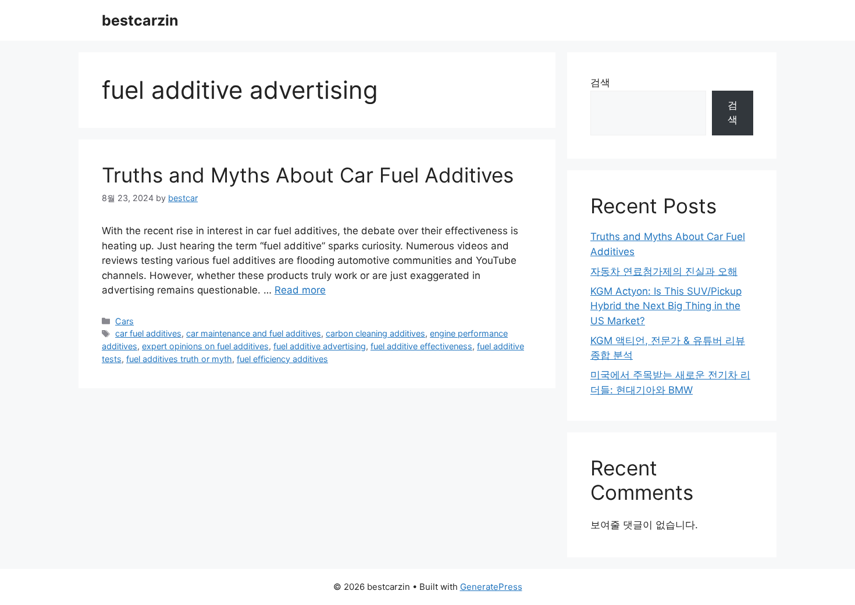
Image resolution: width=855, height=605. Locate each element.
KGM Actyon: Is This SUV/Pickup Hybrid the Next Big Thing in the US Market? (666, 306)
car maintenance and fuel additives (253, 333)
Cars (124, 321)
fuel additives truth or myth (179, 359)
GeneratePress (491, 586)
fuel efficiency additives (282, 359)
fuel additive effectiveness (421, 346)
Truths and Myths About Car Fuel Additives (308, 175)
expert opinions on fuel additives (205, 346)
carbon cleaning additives (375, 333)
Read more (300, 290)
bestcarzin (140, 20)
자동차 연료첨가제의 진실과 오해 (664, 271)
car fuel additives (148, 333)
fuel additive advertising (319, 346)
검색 (600, 82)
